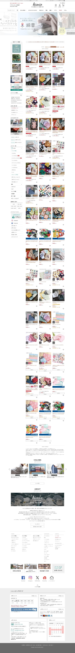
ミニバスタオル (15, 155)
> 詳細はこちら (34, 595)
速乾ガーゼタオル (16, 142)
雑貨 (50, 10)
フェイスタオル (14, 101)
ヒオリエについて (14, 236)
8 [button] (41, 36)
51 (59, 348)
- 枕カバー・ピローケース (48, 544)
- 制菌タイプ (13, 540)
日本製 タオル (46, 41)
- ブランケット (46, 542)
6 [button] (39, 36)
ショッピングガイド (58, 545)
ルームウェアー (46, 559)
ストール (45, 552)
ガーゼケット (19, 100)
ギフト (55, 10)
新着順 (58, 46)
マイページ (47, 0)
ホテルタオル (17, 97)
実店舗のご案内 (14, 234)
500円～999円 (19, 204)
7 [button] (40, 36)
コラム (65, 10)
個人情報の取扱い (39, 645)
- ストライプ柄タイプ (14, 544)
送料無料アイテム (14, 110)
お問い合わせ (13, 227)
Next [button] (58, 25)
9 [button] (43, 479)
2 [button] (34, 36)
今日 (59, 623)
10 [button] (44, 479)
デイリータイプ (13, 545)
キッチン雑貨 (13, 191)
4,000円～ (19, 208)
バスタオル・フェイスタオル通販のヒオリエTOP (36, 41)
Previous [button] (16, 25)
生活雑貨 (12, 193)
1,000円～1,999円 (13, 206)
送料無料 (12, 97)
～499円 (13, 204)
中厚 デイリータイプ (15, 179)
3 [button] (35, 36)
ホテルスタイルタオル (32, 10)
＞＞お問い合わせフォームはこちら (17, 632)
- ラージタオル (46, 539)
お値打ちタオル (16, 139)
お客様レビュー (14, 232)
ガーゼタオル (13, 100)
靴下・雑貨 (13, 196)
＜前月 (57, 623)
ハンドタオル (14, 165)
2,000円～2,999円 (19, 206)
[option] (37, 23)
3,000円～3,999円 (13, 208)
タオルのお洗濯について (15, 230)
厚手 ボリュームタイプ (16, 177)
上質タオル (15, 137)
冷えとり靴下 (46, 551)
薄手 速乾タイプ (15, 181)
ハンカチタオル (14, 167)
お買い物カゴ (51, 645)
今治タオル (41, 10)
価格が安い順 (47, 46)
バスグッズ (13, 186)
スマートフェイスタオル (16, 162)
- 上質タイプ (13, 542)
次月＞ (61, 623)
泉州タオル (13, 549)
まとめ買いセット (14, 112)
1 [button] (33, 36)
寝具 (46, 10)
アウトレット (13, 114)
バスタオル (14, 153)
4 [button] (37, 36)
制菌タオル (13, 98)
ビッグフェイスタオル (17, 158)
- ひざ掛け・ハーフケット (48, 546)
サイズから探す (52, 41)
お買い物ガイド (14, 225)
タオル (14, 148)
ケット (13, 172)
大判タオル (14, 169)
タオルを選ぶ (22, 10)
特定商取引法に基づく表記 (30, 645)
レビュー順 (62, 46)
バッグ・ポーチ (46, 554)
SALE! (60, 10)
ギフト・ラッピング (15, 198)
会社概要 (56, 548)
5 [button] (38, 36)
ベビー (45, 549)
